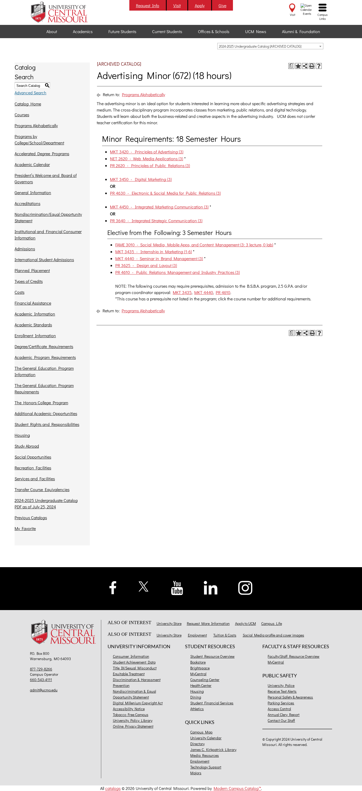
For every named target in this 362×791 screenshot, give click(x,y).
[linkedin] (211, 587)
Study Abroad (27, 446)
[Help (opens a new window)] (319, 66)
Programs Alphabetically (36, 125)
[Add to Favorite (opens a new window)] (298, 66)
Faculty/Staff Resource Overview (293, 656)
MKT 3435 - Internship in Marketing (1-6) (153, 251)
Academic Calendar (32, 164)
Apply (200, 5)
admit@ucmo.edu (44, 689)
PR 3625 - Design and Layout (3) (146, 265)
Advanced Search (30, 92)
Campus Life (271, 623)
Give (222, 5)
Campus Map (201, 732)
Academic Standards (33, 324)
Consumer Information (131, 656)
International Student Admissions (44, 259)
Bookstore (198, 662)
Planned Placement (32, 270)
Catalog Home (28, 103)
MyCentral (198, 673)
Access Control (279, 708)
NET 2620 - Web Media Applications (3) (146, 158)
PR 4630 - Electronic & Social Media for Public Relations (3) (165, 193)
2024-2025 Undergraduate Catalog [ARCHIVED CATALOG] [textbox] (260, 46)
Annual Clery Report (283, 714)
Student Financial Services (211, 702)
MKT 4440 (203, 292)
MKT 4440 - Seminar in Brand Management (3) (159, 258)
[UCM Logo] (65, 633)
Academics (82, 31)
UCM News (255, 31)
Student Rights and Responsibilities (47, 424)
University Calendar (206, 737)
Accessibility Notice (129, 708)
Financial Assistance (33, 303)
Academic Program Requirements (45, 357)
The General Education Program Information (44, 371)
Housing (22, 435)
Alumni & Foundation (301, 31)
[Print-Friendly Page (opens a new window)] (312, 66)
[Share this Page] (305, 66)
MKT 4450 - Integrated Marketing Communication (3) (159, 207)
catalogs (113, 788)
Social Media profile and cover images (273, 635)
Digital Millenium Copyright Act (138, 702)
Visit (177, 5)
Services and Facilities (35, 478)
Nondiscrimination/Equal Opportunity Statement (48, 217)
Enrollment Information (35, 335)
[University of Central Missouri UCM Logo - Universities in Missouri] (65, 12)
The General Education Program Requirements (44, 388)
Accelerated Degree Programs (42, 153)
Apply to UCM (245, 623)
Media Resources (204, 755)
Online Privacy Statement (133, 726)
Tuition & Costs (224, 635)
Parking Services (281, 702)
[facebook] (112, 587)
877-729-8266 (41, 669)
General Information (33, 192)
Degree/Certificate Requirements (44, 346)
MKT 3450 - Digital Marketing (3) (141, 179)
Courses (22, 114)
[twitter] (144, 586)
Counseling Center (204, 679)
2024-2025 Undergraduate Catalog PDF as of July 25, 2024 (46, 503)
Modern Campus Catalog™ (237, 788)
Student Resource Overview (212, 656)
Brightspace (200, 667)
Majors (195, 772)
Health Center (200, 685)
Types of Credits (29, 281)
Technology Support (205, 767)
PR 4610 (223, 292)
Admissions (25, 248)
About (51, 31)
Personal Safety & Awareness (290, 697)
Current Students (167, 31)
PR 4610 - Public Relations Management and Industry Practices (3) (177, 272)
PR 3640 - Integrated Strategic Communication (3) (156, 220)
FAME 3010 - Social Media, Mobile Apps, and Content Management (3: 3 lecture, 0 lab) (194, 244)
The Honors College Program (41, 402)
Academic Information (35, 314)
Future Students (122, 31)
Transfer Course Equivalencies (42, 489)
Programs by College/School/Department (39, 139)
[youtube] (177, 587)
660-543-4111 (41, 679)
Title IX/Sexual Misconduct (135, 667)
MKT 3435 (182, 292)
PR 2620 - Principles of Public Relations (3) (150, 165)
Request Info (147, 5)
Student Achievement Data (134, 662)
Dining (195, 697)
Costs (19, 292)
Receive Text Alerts (282, 691)
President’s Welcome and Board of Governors (46, 178)
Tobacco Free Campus (130, 714)
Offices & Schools (213, 31)
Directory (197, 743)
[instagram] (245, 587)
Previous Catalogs (31, 517)
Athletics (197, 708)
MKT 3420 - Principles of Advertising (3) (146, 151)
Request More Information (208, 623)
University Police (281, 685)
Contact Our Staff (281, 720)
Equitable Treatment (129, 673)
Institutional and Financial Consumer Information (48, 235)
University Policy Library (132, 720)
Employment (197, 635)
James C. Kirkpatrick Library (213, 749)
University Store (169, 623)
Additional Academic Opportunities (46, 413)
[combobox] (270, 46)
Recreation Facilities (33, 467)
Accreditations (27, 203)
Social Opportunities (33, 457)
